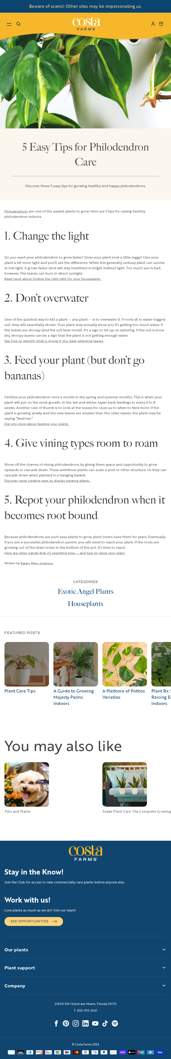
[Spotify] (115, 1023)
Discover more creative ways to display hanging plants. (47, 480)
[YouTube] (95, 1023)
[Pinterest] (66, 1023)
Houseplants (85, 604)
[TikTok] (105, 1023)
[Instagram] (76, 1023)
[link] (86, 23)
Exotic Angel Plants (86, 591)
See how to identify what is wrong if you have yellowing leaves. (54, 340)
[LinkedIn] (85, 1023)
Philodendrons (16, 211)
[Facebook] (56, 1023)
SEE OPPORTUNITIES (29, 921)
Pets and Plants (18, 811)
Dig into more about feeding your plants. (37, 423)
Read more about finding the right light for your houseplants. (52, 278)
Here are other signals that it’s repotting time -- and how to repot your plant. (64, 553)
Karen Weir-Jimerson (37, 563)
